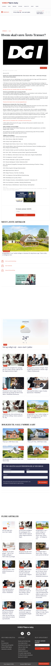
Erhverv (14, 6)
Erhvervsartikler (22, 649)
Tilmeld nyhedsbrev (43, 663)
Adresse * (5, 474)
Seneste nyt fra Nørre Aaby (24, 641)
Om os (2, 641)
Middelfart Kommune (23, 651)
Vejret (37, 6)
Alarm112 (4, 6)
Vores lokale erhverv (23, 643)
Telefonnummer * (7, 469)
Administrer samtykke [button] (6, 649)
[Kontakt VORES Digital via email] (28, 633)
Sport (32, 6)
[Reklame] (25, 197)
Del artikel (43, 67)
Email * (28, 469)
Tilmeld (25, 215)
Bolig (9, 6)
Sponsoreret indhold (23, 657)
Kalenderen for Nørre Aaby (24, 645)
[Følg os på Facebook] (22, 633)
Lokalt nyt (26, 6)
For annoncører (4, 643)
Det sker (20, 6)
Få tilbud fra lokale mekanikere (25, 655)
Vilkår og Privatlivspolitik (7, 645)
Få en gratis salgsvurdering (24, 653)
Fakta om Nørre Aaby (23, 647)
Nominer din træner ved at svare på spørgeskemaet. (15, 102)
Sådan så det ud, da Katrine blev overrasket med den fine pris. (17, 120)
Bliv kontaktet (43, 482)
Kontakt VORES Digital (6, 647)
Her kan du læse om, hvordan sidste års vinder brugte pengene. (17, 89)
